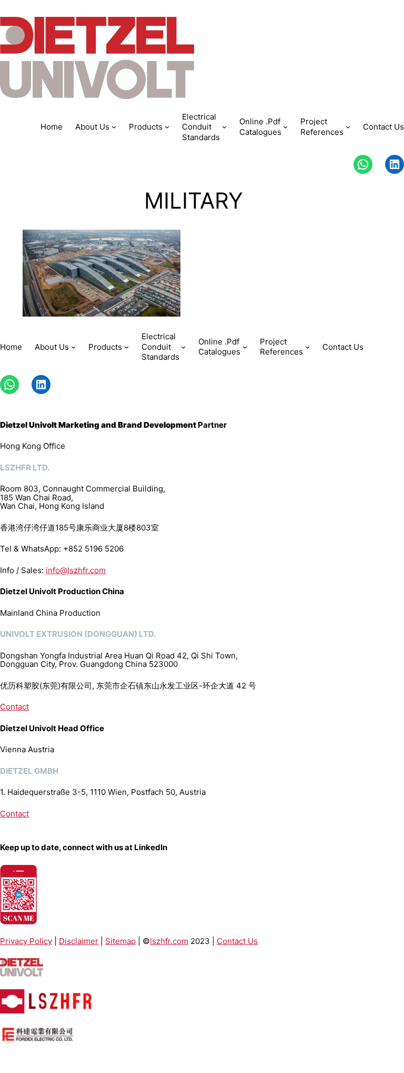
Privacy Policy (26, 941)
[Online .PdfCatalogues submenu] (285, 126)
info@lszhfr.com (76, 570)
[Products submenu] (167, 126)
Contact (14, 707)
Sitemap (120, 941)
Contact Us (237, 941)
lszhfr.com (169, 941)
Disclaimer (78, 941)
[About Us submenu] (114, 126)
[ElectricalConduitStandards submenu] (224, 126)
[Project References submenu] (348, 126)
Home (52, 127)
